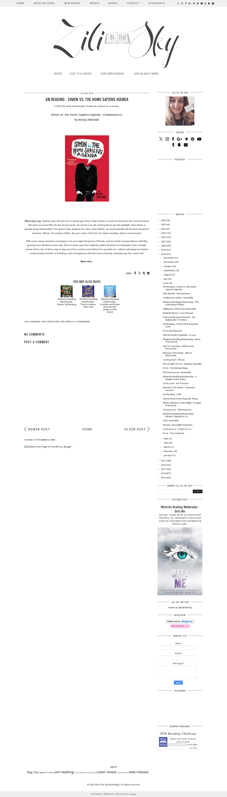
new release (139, 772)
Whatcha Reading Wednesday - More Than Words (181, 340)
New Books (72, 3)
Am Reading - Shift (172, 394)
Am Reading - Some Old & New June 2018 (180, 325)
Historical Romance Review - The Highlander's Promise (179, 318)
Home (20, 3)
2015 (163, 469)
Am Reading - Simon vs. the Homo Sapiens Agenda (179, 288)
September (169, 270)
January (167, 455)
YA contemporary (82, 321)
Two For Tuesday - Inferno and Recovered (178, 347)
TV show (50, 772)
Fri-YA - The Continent (173, 433)
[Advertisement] (87, 399)
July (165, 278)
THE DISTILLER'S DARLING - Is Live (179, 335)
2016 (163, 464)
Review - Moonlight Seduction (177, 424)
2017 (163, 460)
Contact (133, 3)
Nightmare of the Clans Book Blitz (179, 308)
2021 (163, 241)
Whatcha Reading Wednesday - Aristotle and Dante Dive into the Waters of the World (110, 305)
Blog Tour (33, 772)
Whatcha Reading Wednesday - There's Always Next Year (88, 302)
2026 (163, 220)
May (166, 438)
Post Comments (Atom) (45, 439)
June (166, 283)
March (167, 446)
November (169, 261)
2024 (163, 228)
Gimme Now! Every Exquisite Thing (180, 398)
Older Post (135, 429)
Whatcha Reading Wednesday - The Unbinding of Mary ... (181, 303)
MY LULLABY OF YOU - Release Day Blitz (182, 363)
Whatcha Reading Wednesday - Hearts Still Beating (66, 301)
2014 (163, 473)
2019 (163, 249)
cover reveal (106, 772)
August (167, 274)
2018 (163, 254)
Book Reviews (44, 3)
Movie (43, 772)
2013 (163, 477)
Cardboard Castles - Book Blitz (178, 297)
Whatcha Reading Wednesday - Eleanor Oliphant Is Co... (179, 415)
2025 (163, 224)
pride (62, 321)
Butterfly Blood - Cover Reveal (178, 312)
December (169, 257)
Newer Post (39, 429)
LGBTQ (43, 321)
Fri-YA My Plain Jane (172, 330)
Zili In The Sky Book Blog (107, 784)
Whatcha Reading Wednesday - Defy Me (180, 509)
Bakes (113, 3)
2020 (163, 245)
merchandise (122, 772)
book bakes (79, 772)
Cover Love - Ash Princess (176, 383)
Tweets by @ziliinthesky (180, 607)
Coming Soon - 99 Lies (174, 359)
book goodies (90, 772)
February (168, 451)
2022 (163, 237)
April (166, 442)
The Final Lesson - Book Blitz (177, 372)
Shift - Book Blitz (171, 420)
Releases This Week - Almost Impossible (177, 354)
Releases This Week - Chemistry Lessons (179, 389)
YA (73, 321)
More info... (87, 261)
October (168, 266)
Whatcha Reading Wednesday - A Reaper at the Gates (179, 378)
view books (193, 748)
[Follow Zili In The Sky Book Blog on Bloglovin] (180, 622)
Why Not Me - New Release (176, 293)
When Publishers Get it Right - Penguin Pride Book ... (182, 404)
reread (68, 321)
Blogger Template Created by (113, 794)
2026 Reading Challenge (178, 733)
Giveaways (157, 3)
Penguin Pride (53, 321)
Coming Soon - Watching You (177, 409)
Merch (94, 3)
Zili (171, 738)
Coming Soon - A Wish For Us (177, 429)
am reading (35, 321)
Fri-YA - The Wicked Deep (175, 367)
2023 (163, 232)
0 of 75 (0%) (192, 745)
